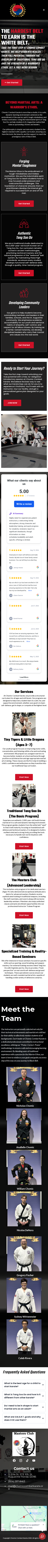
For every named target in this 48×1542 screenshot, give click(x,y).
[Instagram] (20, 1460)
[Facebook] (14, 1460)
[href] (24, 1518)
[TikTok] (27, 1460)
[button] (44, 10)
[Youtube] (34, 1460)
